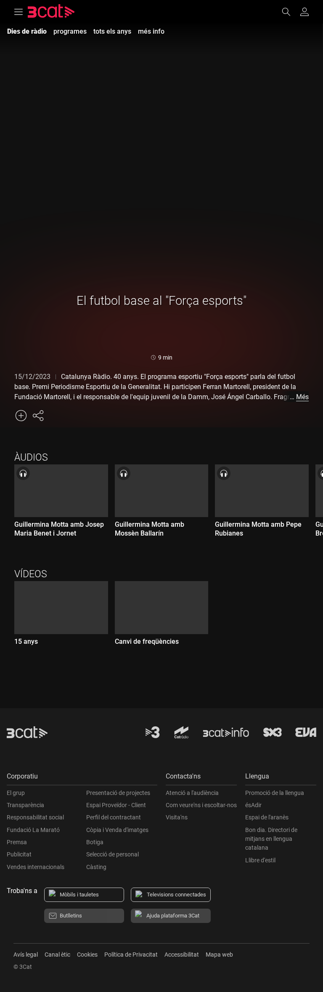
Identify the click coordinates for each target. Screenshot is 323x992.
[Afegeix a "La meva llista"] (21, 415)
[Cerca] (290, 12)
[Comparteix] (38, 415)
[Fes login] (304, 12)
